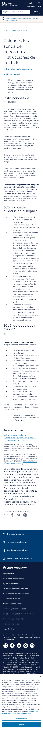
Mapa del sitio (8, 629)
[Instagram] (32, 645)
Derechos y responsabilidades (15, 609)
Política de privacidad (13, 463)
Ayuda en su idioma (11, 584)
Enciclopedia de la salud (15, 31)
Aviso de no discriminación (13, 579)
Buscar (36, 12)
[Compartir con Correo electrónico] (6, 515)
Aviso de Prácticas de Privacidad (16, 594)
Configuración (21, 718)
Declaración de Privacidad (21, 713)
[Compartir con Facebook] (12, 515)
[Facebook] (12, 645)
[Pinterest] (25, 645)
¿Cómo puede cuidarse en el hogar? (20, 438)
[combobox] (16, 12)
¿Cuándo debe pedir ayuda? (16, 440)
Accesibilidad (8, 574)
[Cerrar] (40, 676)
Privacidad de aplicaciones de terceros (18, 614)
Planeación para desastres (13, 619)
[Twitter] (5, 645)
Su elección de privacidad (13, 599)
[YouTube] (18, 645)
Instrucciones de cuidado (15, 435)
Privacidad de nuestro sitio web (15, 589)
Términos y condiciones (12, 604)
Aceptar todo (22, 725)
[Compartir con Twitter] (19, 515)
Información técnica (11, 624)
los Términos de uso (30, 462)
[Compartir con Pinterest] (25, 515)
